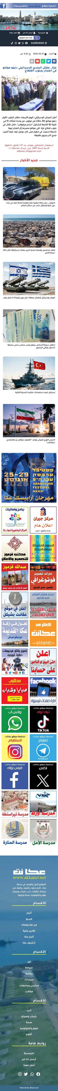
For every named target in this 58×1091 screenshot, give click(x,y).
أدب (29, 1010)
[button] (54, 61)
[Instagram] (15, 43)
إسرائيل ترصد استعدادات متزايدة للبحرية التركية (35, 393)
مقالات (29, 991)
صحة (29, 1022)
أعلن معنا (29, 1065)
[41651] (29, 7)
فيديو (29, 919)
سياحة (29, 968)
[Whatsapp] (22, 43)
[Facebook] (26, 43)
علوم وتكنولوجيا (29, 1028)
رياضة (29, 974)
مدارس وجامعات (29, 986)
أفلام (29, 1034)
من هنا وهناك (29, 925)
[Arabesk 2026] (29, 501)
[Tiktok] (12, 43)
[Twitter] (19, 43)
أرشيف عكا (29, 943)
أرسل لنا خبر (29, 1059)
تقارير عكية (29, 931)
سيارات (29, 980)
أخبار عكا (29, 937)
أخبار (29, 913)
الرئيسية (29, 1053)
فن (29, 962)
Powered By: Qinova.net (29, 1088)
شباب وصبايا (29, 1016)
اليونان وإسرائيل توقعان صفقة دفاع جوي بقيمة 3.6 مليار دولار (29, 298)
